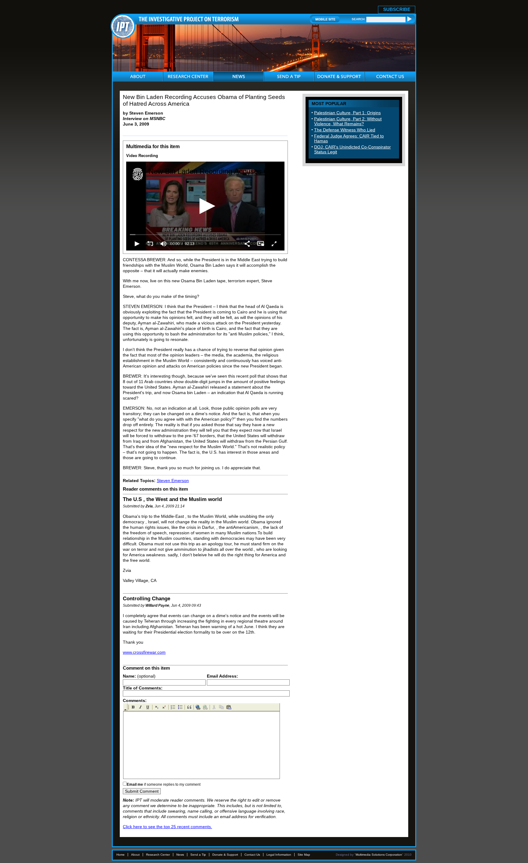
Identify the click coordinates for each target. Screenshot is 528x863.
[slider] (205, 234)
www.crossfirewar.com (144, 652)
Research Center (158, 854)
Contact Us (252, 854)
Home (120, 854)
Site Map (304, 854)
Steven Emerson (173, 480)
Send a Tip (198, 854)
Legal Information (278, 854)
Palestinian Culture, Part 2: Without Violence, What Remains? (348, 121)
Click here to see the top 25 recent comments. (167, 826)
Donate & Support (225, 854)
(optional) (139, 676)
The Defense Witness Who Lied (344, 129)
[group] (163, 243)
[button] (205, 206)
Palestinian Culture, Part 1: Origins (347, 112)
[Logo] (137, 174)
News (180, 854)
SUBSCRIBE (396, 9)
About (135, 854)
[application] (205, 206)
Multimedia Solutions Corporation (379, 854)
